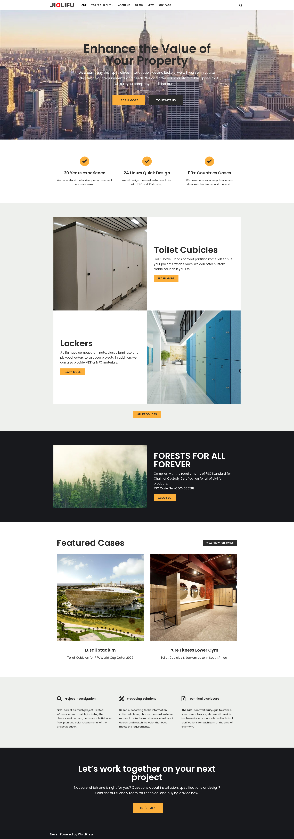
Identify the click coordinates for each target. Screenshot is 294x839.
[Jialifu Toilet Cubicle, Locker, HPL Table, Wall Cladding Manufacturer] (62, 5)
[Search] (240, 5)
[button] (112, 5)
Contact (165, 5)
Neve (54, 834)
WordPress (86, 834)
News (151, 5)
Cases (139, 5)
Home (83, 5)
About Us (124, 5)
